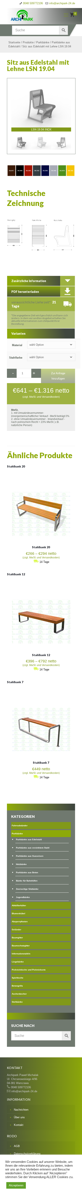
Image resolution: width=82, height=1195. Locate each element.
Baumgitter (17, 937)
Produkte (28, 42)
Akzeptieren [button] (16, 1185)
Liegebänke (18, 962)
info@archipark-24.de (62, 3)
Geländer (16, 929)
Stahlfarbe (15, 357)
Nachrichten (21, 1109)
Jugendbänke (23, 897)
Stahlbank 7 (15, 682)
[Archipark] (31, 15)
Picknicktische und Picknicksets (29, 970)
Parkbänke (42, 42)
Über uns (19, 1117)
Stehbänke (17, 1002)
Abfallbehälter (19, 905)
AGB (17, 1146)
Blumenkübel (18, 913)
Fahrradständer (20, 825)
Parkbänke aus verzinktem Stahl (32, 848)
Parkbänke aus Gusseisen (29, 856)
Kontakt (18, 1124)
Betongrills (17, 986)
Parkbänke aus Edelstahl (29, 839)
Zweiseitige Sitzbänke (27, 889)
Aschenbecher (19, 994)
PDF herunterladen (25, 291)
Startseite (14, 42)
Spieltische (17, 978)
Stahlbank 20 (16, 466)
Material (17, 345)
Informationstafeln (21, 953)
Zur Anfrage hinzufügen (58, 376)
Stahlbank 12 (16, 574)
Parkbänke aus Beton (27, 872)
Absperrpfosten (20, 921)
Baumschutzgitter (21, 945)
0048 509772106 (33, 3)
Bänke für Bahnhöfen (26, 881)
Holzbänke (21, 864)
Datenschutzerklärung (27, 1153)
